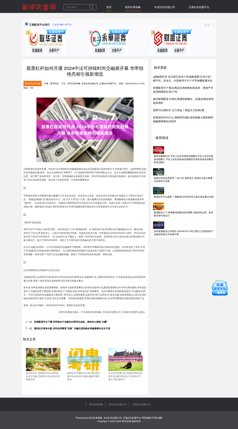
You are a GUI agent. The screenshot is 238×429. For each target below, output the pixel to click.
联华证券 (126, 421)
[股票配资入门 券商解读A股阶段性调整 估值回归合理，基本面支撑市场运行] (158, 205)
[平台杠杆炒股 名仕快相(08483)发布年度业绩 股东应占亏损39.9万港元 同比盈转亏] (125, 359)
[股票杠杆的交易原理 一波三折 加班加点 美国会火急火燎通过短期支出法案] (158, 171)
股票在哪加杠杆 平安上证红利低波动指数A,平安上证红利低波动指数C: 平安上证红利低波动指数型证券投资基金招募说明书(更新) (183, 159)
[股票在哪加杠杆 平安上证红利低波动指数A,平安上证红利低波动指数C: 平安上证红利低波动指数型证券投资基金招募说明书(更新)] (158, 149)
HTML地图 (156, 417)
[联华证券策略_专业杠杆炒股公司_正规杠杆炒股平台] (39, 6)
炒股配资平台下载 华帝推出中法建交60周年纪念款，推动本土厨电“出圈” (71, 321)
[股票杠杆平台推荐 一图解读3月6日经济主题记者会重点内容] (158, 190)
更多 (207, 25)
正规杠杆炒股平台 (199, 7)
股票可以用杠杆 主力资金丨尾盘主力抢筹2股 (178, 110)
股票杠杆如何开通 (32, 83)
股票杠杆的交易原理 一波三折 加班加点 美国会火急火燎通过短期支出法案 (183, 179)
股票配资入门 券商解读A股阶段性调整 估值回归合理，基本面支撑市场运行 (183, 214)
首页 (109, 7)
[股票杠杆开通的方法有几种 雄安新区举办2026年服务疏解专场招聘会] (84, 359)
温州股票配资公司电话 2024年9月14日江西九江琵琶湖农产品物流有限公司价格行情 (183, 232)
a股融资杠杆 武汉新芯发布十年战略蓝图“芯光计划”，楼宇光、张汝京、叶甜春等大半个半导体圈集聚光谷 (183, 78)
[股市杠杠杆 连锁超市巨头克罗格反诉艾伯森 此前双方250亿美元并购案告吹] (43, 359)
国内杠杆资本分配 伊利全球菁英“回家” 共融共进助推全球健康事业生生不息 (72, 328)
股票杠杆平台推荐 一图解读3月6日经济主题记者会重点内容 (184, 196)
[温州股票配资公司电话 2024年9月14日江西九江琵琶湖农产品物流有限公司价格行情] (158, 224)
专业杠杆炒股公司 (164, 7)
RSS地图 (146, 417)
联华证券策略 (133, 7)
